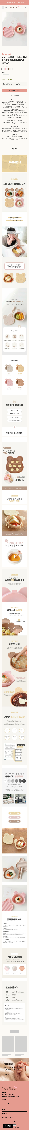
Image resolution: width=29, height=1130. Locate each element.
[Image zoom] (14, 29)
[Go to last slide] (13, 48)
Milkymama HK (16, 1127)
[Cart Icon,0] (25, 7)
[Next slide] (16, 48)
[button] (14, 90)
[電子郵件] (16, 1103)
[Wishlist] (23, 7)
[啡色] (8, 69)
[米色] (11, 69)
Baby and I (6, 54)
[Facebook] (8, 1103)
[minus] (3, 76)
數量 (3, 73)
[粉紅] (5, 69)
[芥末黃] (3, 69)
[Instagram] (12, 1103)
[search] (6, 7)
